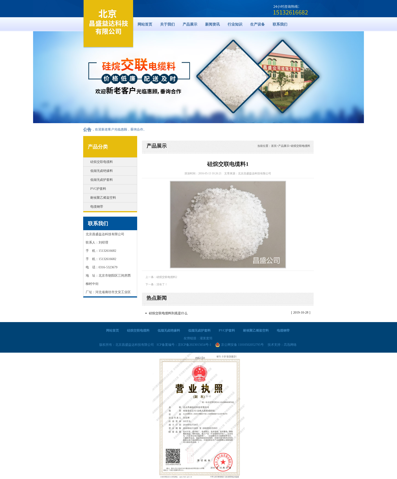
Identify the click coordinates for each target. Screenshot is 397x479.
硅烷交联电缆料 (101, 162)
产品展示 (283, 145)
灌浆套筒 (206, 338)
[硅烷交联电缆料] (108, 24)
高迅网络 (290, 344)
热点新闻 (157, 298)
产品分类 (98, 147)
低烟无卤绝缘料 (101, 171)
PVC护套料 (98, 188)
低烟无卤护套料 (101, 179)
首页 (274, 145)
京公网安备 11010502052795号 (242, 344)
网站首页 (145, 24)
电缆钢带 (96, 206)
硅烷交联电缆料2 (166, 277)
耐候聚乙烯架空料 (103, 197)
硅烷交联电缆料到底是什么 (168, 313)
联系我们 (98, 223)
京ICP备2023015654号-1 (194, 344)
